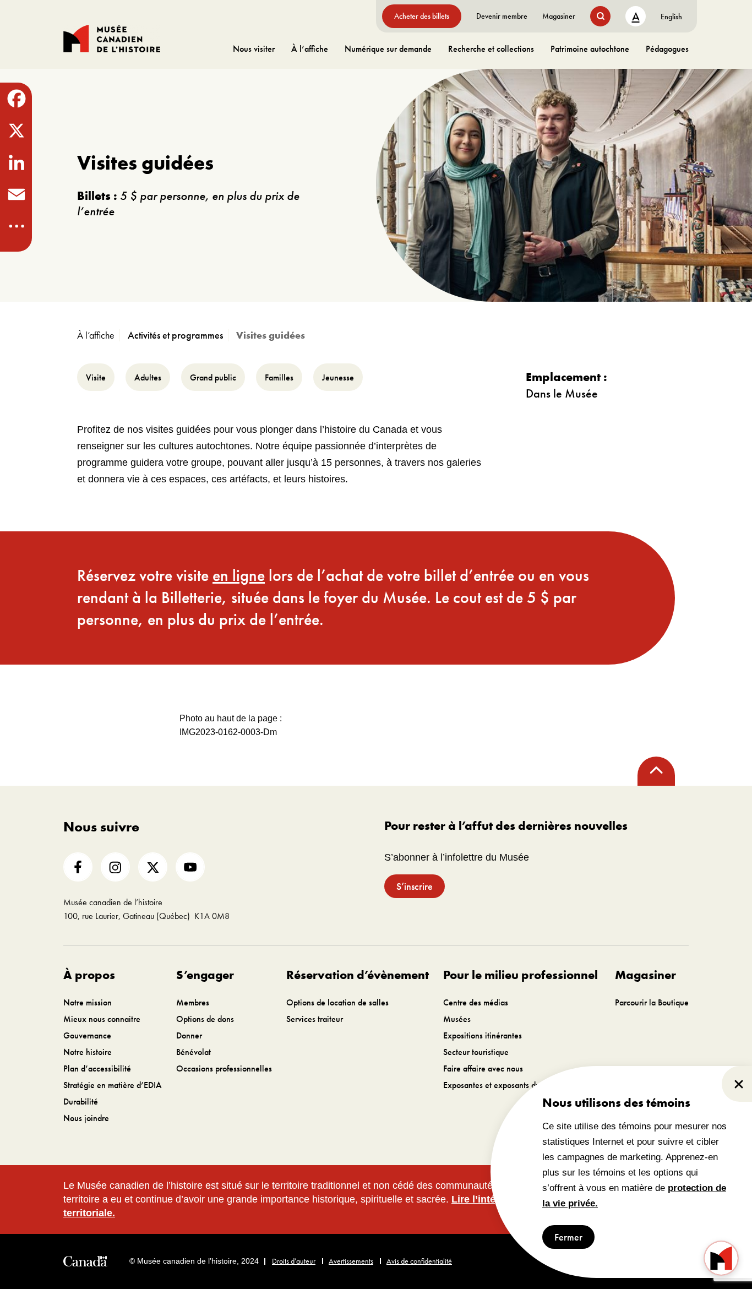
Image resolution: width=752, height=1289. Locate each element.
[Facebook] (16, 99)
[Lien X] (152, 867)
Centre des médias (475, 1002)
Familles (279, 377)
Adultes (147, 377)
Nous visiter (254, 49)
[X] (16, 130)
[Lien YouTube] (190, 867)
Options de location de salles (337, 1002)
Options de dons (205, 1019)
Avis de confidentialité (419, 1261)
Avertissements (351, 1261)
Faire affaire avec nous (483, 1068)
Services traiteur (314, 1019)
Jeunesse (338, 377)
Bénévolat (193, 1052)
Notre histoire (87, 1052)
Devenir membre (501, 16)
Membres (192, 1002)
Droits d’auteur (293, 1261)
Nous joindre (86, 1118)
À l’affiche (309, 49)
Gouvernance (87, 1035)
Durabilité (80, 1101)
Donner (189, 1035)
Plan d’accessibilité (97, 1068)
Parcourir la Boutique (652, 1002)
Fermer (568, 1237)
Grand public (213, 377)
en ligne (238, 575)
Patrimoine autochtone (590, 49)
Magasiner (558, 16)
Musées (457, 1019)
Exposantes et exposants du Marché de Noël (522, 1085)
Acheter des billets (421, 16)
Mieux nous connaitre (101, 1019)
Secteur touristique (476, 1052)
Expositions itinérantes (482, 1035)
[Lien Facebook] (77, 867)
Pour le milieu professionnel (520, 975)
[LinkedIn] (16, 162)
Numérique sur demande (388, 49)
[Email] (16, 194)
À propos (89, 975)
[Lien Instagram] (115, 867)
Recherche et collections (491, 49)
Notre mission (87, 1002)
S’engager (205, 975)
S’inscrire (414, 886)
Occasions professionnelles (224, 1068)
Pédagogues (667, 49)
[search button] (600, 16)
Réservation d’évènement (357, 975)
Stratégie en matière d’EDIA (112, 1085)
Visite (96, 377)
